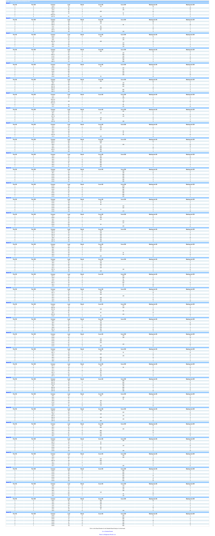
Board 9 (8, 123)
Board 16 (8, 227)
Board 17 (8, 242)
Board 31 (8, 452)
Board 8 (8, 108)
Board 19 (8, 272)
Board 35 (8, 512)
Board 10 (8, 138)
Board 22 (8, 317)
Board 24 (8, 347)
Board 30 (8, 437)
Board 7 (8, 93)
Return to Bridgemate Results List (107, 534)
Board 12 (8, 167)
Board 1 (8, 3)
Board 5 (8, 63)
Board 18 (8, 257)
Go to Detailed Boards (107, 531)
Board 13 (8, 182)
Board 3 (8, 33)
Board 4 (8, 48)
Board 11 (8, 153)
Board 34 (8, 497)
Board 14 (8, 197)
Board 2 (8, 18)
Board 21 (8, 302)
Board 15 (8, 212)
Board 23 (8, 332)
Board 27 (8, 392)
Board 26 (8, 377)
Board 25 (8, 362)
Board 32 (8, 467)
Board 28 (8, 407)
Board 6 (8, 78)
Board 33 (8, 482)
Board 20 (8, 287)
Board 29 (8, 422)
